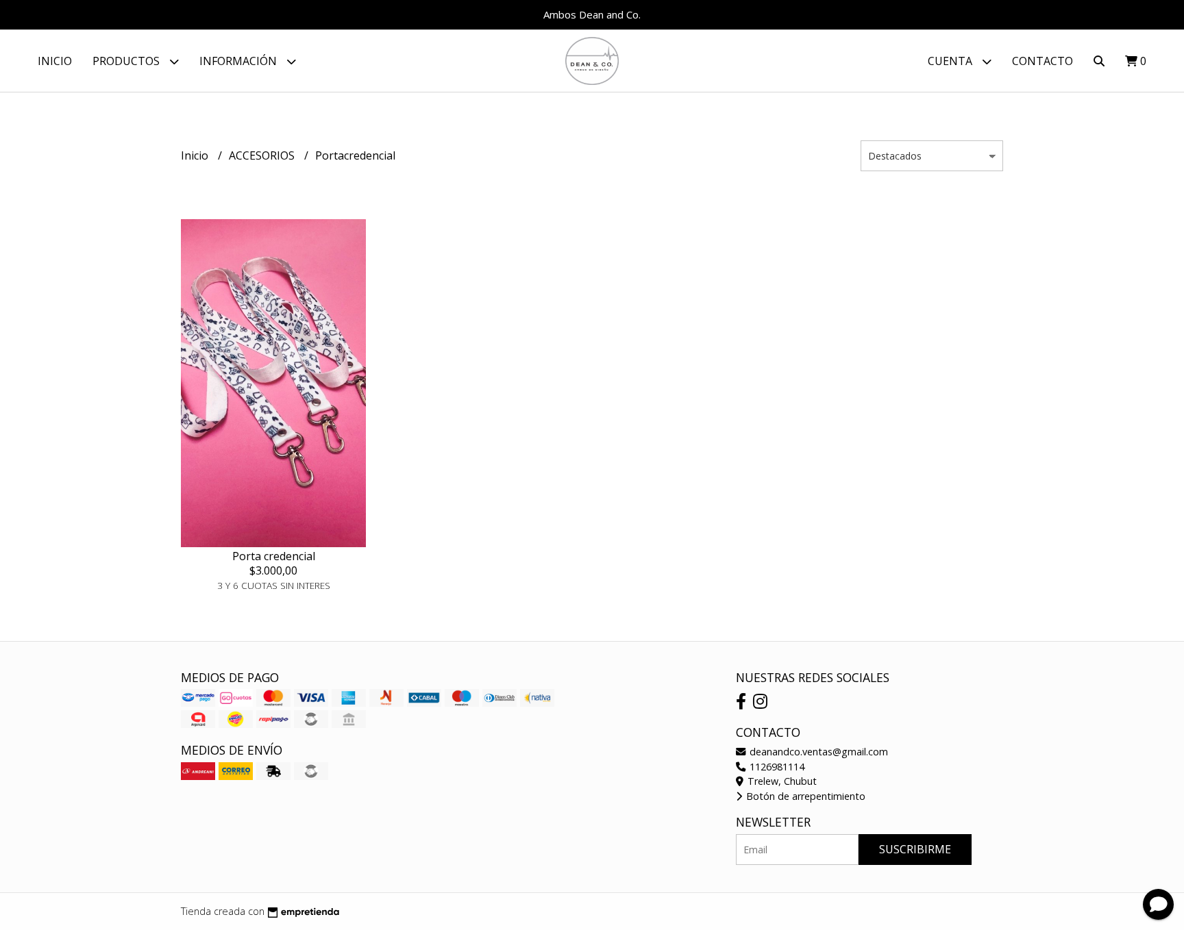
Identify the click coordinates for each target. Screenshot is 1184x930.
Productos (127, 60)
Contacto (1042, 60)
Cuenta (951, 60)
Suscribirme (915, 849)
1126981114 (775, 766)
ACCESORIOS (263, 155)
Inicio (55, 60)
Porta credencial (273, 556)
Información (239, 60)
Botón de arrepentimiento (804, 796)
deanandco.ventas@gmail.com (817, 751)
